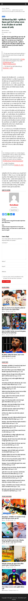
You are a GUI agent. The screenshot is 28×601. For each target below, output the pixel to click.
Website (4, 271)
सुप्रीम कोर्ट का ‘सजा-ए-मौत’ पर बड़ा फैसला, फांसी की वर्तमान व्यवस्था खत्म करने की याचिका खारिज (13, 472)
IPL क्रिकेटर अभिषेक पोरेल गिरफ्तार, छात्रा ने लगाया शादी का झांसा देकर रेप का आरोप (13, 355)
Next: (13, 227)
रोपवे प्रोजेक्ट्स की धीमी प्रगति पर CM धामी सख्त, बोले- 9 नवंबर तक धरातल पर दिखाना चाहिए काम (14, 383)
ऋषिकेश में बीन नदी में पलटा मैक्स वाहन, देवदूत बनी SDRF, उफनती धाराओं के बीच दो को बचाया (12, 477)
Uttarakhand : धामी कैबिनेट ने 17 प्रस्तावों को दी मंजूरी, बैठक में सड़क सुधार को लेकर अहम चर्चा (13, 517)
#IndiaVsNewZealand (17, 161)
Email (3, 266)
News (4, 304)
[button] (2, 4)
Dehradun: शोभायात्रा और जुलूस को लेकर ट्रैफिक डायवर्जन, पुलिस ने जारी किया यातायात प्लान (13, 375)
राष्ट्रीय (8, 536)
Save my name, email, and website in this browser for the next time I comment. (13, 277)
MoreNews (20, 598)
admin (4, 311)
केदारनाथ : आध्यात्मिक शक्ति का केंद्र (9, 447)
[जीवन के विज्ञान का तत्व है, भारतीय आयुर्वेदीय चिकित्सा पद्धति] (14, 577)
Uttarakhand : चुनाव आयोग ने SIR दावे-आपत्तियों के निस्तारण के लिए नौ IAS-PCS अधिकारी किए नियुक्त (14, 418)
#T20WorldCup (7, 62)
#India (23, 59)
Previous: (13, 220)
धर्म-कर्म (8, 583)
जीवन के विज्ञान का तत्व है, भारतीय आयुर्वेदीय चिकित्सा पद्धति (13, 378)
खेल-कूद (3, 16)
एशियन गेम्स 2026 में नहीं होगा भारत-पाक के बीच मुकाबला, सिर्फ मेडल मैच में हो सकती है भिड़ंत (14, 332)
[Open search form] (25, 4)
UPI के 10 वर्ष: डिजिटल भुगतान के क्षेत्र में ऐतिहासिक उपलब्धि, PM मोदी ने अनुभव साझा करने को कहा (13, 370)
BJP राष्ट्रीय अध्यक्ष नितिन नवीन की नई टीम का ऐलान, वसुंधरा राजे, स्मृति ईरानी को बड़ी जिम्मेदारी (13, 490)
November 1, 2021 (8, 68)
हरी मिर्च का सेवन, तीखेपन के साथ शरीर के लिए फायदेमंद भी (13, 413)
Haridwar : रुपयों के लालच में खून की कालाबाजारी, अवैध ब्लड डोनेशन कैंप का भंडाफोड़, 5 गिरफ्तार (13, 481)
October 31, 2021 (19, 165)
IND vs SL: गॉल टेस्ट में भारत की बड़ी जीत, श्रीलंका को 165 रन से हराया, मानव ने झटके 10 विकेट (13, 308)
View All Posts (14, 210)
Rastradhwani (6, 30)
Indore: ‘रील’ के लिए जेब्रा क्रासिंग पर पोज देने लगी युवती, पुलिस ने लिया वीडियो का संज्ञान (13, 401)
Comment (5, 242)
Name (4, 261)
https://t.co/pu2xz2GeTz (9, 64)
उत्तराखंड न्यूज (9, 513)
